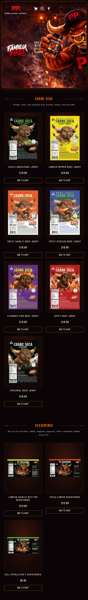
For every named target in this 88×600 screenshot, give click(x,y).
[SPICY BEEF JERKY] (65, 287)
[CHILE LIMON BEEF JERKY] (23, 138)
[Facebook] (48, 8)
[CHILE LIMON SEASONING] (65, 468)
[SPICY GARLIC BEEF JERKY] (23, 212)
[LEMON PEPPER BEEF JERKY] (65, 138)
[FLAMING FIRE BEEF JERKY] (23, 287)
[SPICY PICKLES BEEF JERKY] (65, 212)
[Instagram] (42, 8)
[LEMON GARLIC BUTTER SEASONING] (23, 468)
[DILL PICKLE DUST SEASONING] (23, 545)
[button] (35, 8)
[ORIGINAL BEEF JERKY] (23, 361)
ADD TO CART (23, 180)
